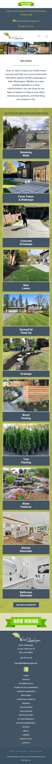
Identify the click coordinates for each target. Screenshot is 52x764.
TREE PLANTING (26, 711)
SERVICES (26, 679)
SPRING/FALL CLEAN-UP (26, 699)
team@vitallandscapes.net (27, 21)
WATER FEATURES (26, 715)
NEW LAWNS (26, 695)
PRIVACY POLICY (26, 739)
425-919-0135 (27, 26)
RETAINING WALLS (26, 683)
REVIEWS (26, 727)
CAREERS (26, 735)
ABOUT (26, 731)
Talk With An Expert (26, 605)
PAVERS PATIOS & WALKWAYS (26, 687)
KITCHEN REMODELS (26, 719)
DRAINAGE (26, 703)
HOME (26, 675)
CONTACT (26, 743)
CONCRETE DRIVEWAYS (26, 691)
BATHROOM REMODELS (26, 723)
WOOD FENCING (26, 707)
